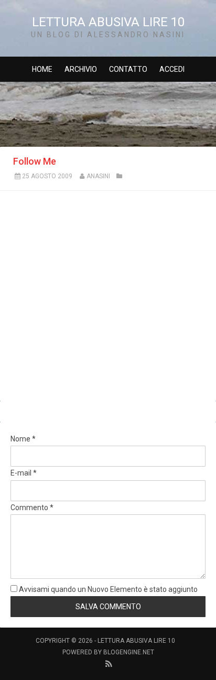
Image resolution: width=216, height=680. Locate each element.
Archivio (80, 69)
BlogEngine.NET (128, 652)
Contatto (128, 69)
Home (42, 69)
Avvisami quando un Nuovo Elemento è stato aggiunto (107, 589)
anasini (98, 176)
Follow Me (34, 161)
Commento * (31, 507)
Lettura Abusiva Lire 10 (108, 22)
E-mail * (23, 473)
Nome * (23, 439)
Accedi (172, 69)
